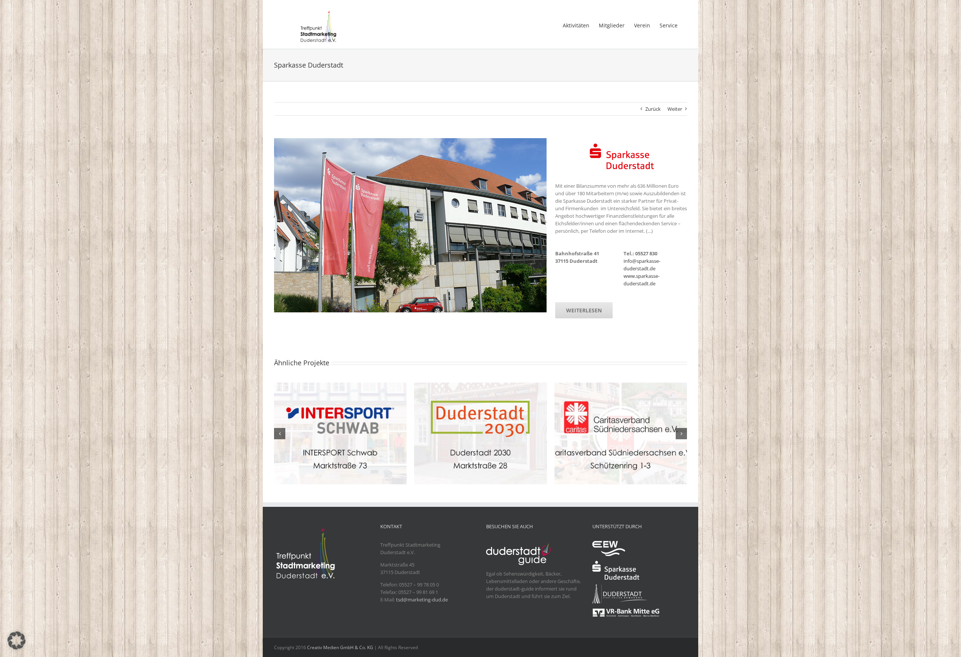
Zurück (653, 108)
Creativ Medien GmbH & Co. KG (340, 647)
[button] (279, 433)
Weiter (674, 108)
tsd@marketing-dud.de (422, 599)
